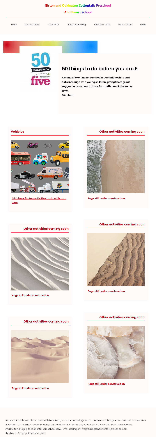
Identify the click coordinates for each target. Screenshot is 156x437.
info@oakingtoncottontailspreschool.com (104, 428)
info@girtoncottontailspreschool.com (40, 428)
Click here (68, 95)
